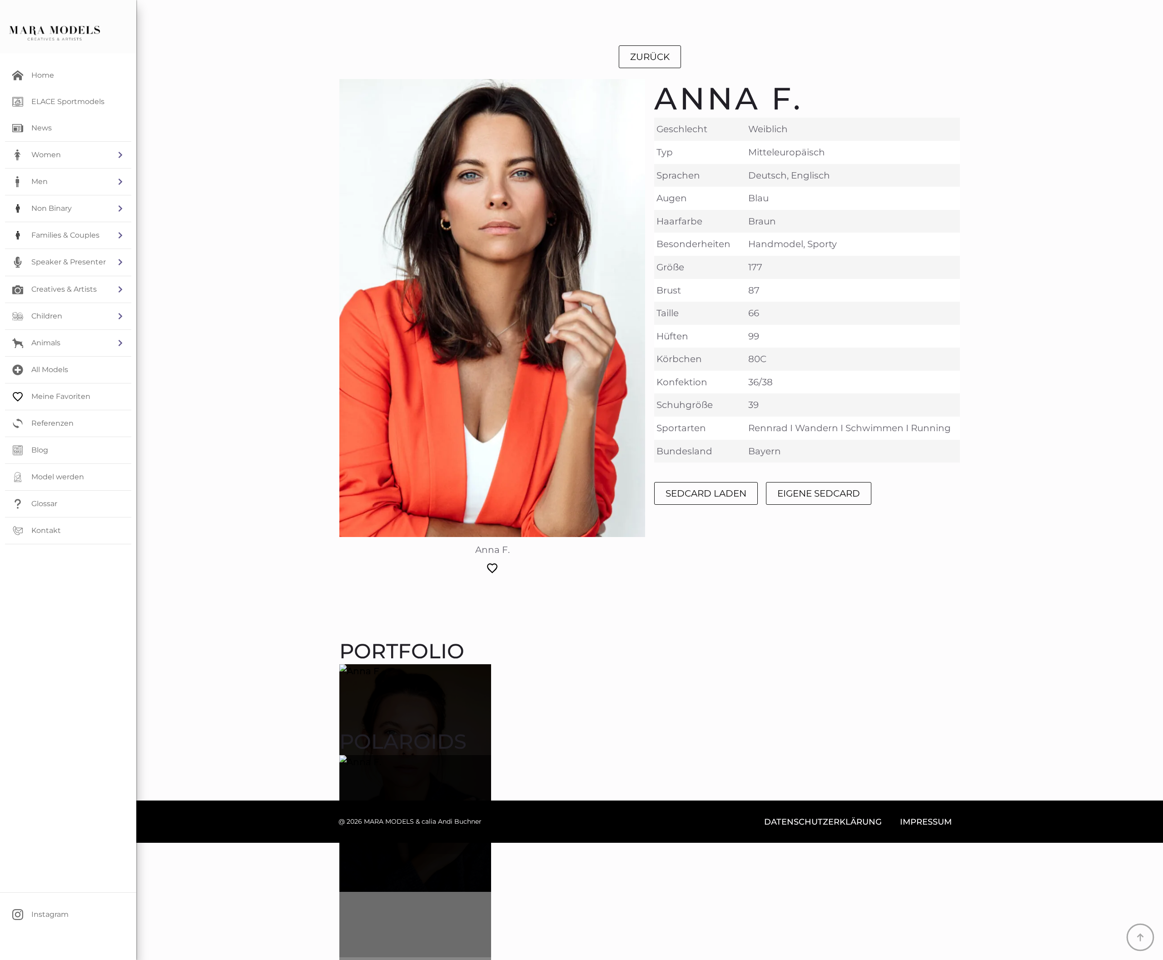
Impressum (926, 821)
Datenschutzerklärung (823, 821)
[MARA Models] (54, 33)
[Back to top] (1140, 937)
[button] (68, 155)
